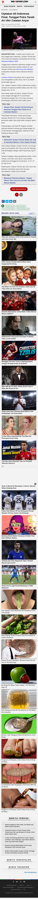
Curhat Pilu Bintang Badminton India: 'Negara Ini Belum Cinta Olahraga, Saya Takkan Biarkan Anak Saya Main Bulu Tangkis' (20, 839)
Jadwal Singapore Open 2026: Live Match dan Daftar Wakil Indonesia (19, 825)
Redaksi (22, 885)
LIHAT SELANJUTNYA (19, 189)
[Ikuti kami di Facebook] (13, 882)
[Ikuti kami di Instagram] (20, 882)
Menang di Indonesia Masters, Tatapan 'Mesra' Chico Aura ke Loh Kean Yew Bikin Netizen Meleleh (19, 180)
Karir (28, 885)
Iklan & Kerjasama (15, 889)
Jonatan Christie (7, 77)
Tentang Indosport (11, 885)
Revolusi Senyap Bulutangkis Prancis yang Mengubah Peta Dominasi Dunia (18, 846)
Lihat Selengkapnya (30, 872)
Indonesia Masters (20, 206)
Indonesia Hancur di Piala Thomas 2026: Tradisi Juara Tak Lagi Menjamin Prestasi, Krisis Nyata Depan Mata (20, 832)
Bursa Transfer (9, 6)
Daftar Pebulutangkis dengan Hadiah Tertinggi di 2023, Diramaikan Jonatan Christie (19, 852)
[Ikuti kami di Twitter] (16, 882)
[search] (35, 2)
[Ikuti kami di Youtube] (24, 882)
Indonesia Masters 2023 (9, 61)
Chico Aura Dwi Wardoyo (24, 69)
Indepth (19, 6)
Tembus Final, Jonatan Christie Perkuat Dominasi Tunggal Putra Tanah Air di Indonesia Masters (18, 109)
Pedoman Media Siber (8, 887)
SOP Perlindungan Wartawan (25, 887)
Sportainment (29, 6)
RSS (24, 889)
